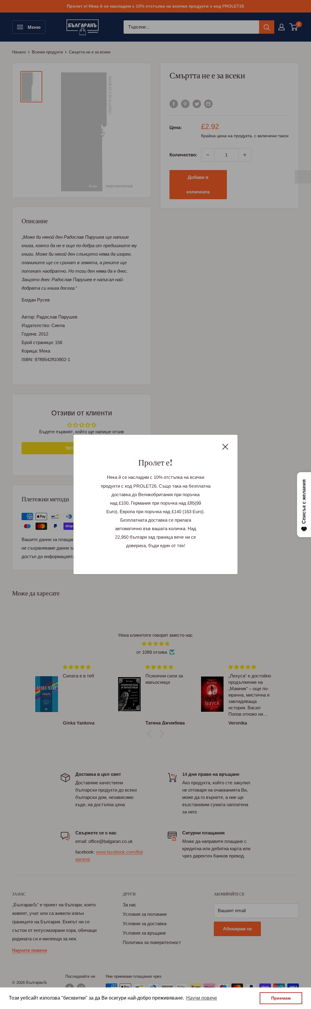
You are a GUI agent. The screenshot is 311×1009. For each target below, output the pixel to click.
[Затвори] (225, 446)
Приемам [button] (281, 998)
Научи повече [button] (201, 997)
